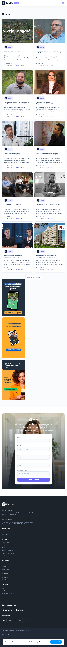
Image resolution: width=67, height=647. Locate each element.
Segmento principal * (22, 470)
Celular (19, 454)
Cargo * (19, 462)
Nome (19, 437)
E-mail (19, 445)
